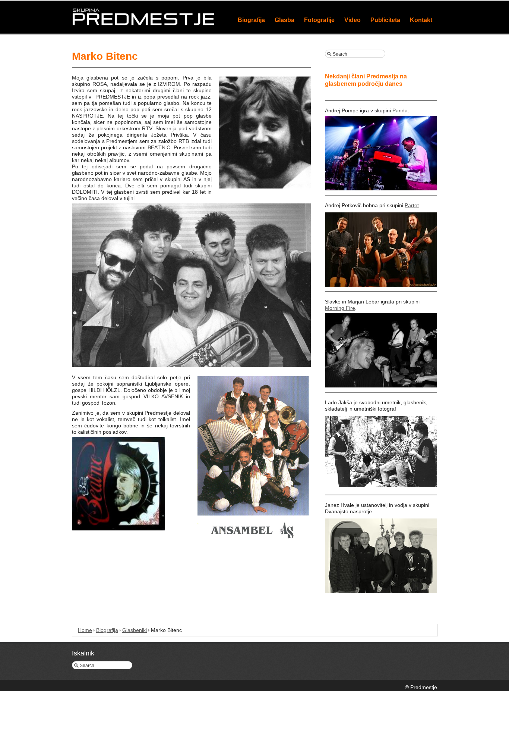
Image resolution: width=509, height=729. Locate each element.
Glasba (284, 20)
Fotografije (319, 20)
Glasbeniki (134, 630)
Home (85, 630)
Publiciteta (385, 20)
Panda (400, 110)
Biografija (251, 20)
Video (352, 20)
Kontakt (421, 20)
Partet (412, 205)
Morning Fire (340, 308)
